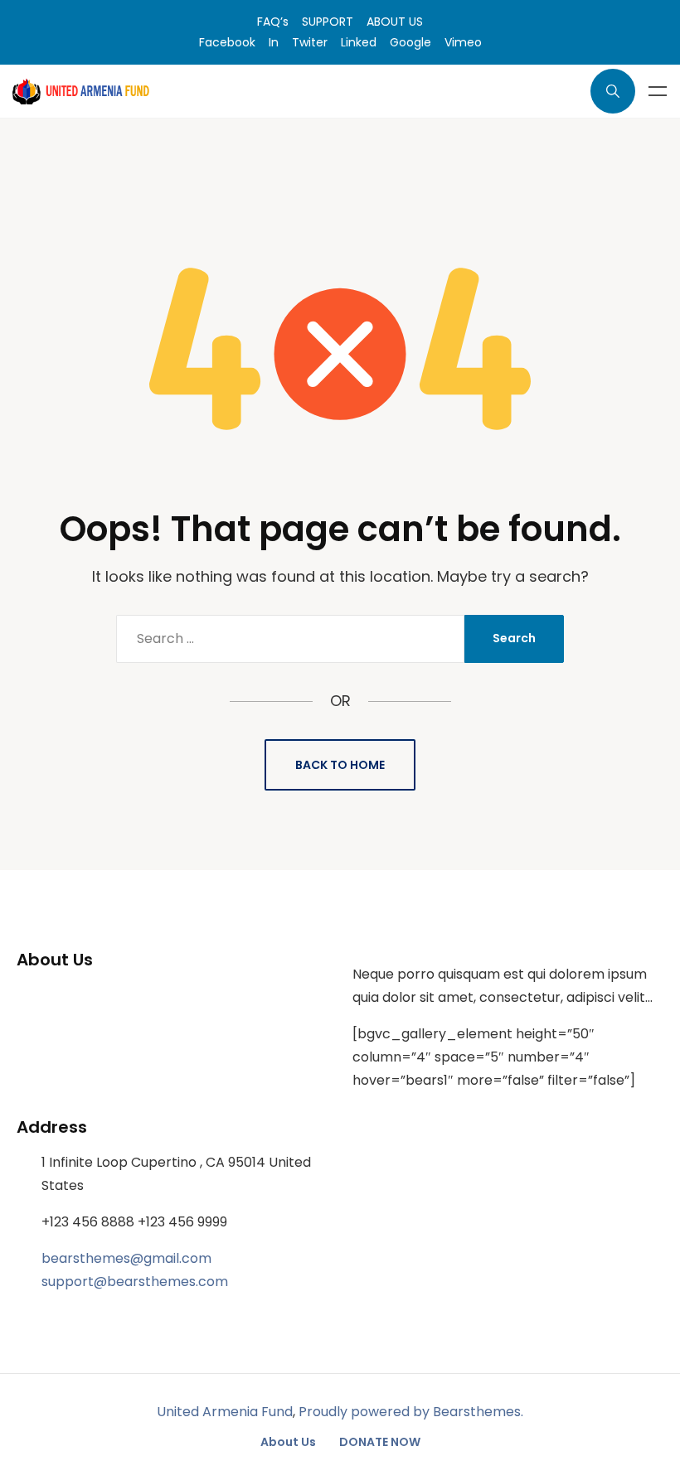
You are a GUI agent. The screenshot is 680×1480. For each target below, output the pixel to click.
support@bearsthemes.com (134, 1281)
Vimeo (463, 42)
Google (410, 42)
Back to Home (340, 765)
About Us (288, 1442)
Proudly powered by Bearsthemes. (411, 1411)
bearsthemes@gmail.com (126, 1258)
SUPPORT (327, 21)
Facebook (227, 42)
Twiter (310, 42)
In (274, 42)
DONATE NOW (379, 1442)
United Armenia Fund (225, 1411)
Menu (657, 91)
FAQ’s (273, 21)
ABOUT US (395, 21)
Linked (358, 42)
